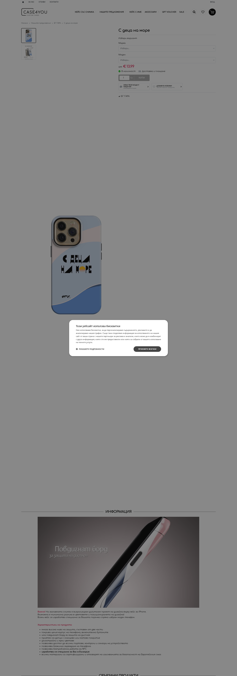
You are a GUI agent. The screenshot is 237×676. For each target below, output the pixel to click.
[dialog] (118, 338)
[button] (90, 349)
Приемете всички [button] (147, 349)
